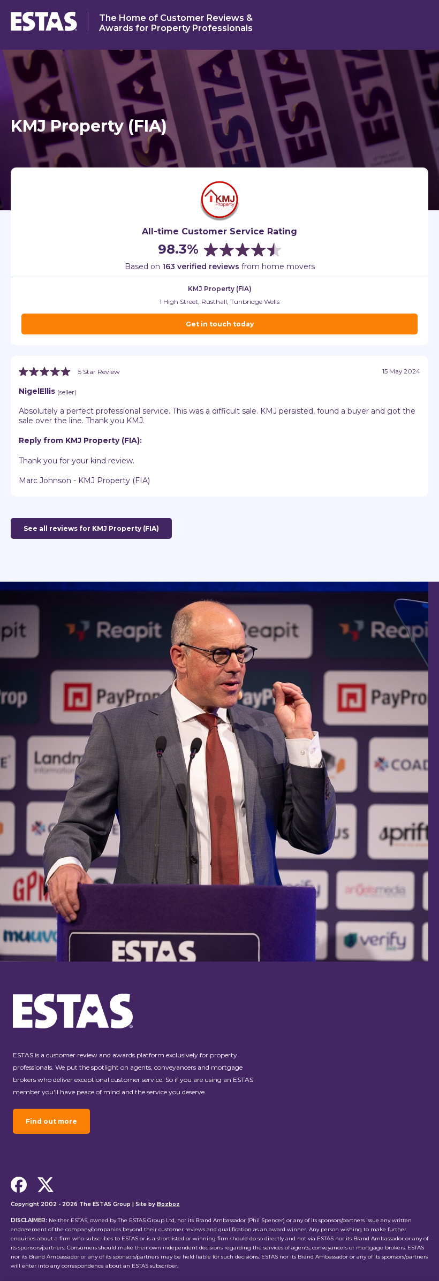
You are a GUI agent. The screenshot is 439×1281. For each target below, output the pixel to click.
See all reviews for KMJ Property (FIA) (91, 528)
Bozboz (168, 1204)
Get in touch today (220, 324)
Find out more (51, 1121)
